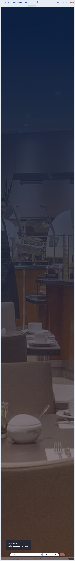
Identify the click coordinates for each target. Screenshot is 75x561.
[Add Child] (55, 554)
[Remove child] (57, 554)
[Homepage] (37, 2)
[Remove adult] (48, 554)
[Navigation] (2, 2)
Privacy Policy (19, 559)
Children (53, 554)
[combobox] (18, 554)
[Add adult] (46, 554)
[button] (66, 559)
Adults (44, 554)
